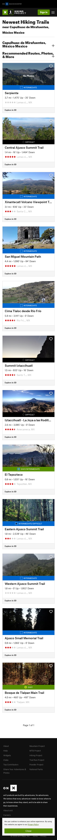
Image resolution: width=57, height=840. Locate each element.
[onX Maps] (10, 790)
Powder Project (36, 764)
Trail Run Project (36, 760)
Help (5, 750)
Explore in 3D (10, 110)
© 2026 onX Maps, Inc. (20, 836)
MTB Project (35, 750)
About (6, 746)
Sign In (44, 12)
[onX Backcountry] (12, 4)
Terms (35, 836)
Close (28, 830)
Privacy (43, 836)
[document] (28, 826)
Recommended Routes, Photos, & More (28, 54)
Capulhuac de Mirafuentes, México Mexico (24, 44)
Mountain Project (37, 746)
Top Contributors (10, 764)
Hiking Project (35, 755)
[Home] (15, 12)
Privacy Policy (33, 825)
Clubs (5, 760)
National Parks (36, 769)
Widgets (7, 755)
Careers (7, 815)
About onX (8, 810)
